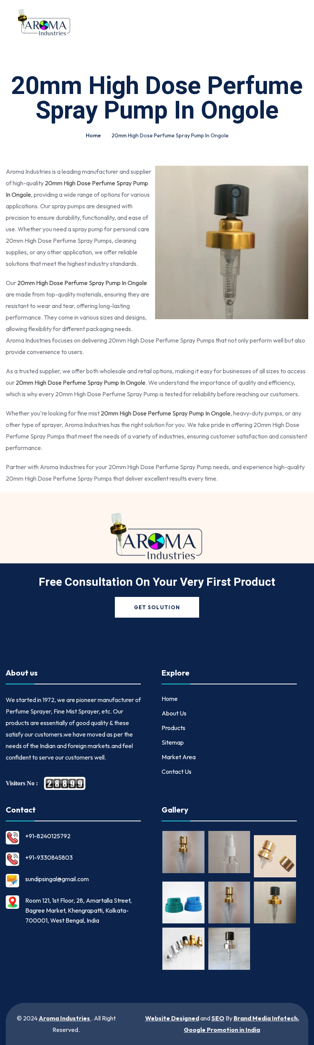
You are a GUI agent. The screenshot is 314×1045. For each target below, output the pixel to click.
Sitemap (173, 742)
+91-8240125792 (47, 836)
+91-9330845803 (49, 857)
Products (173, 728)
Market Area (179, 757)
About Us (174, 713)
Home (93, 135)
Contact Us (176, 771)
